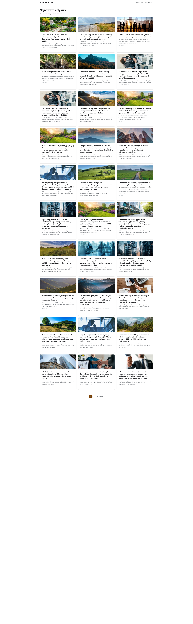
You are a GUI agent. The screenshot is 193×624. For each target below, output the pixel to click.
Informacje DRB (46, 2)
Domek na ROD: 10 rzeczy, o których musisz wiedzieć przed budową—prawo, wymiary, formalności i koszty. (58, 298)
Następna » (100, 396)
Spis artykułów (138, 2)
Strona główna (149, 2)
